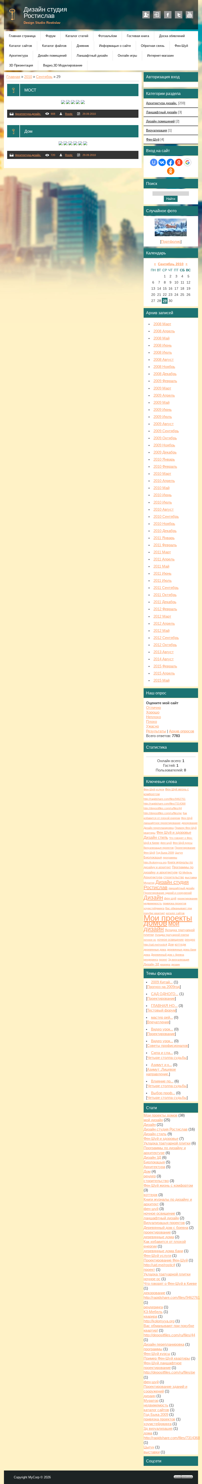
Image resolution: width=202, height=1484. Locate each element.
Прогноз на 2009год (163, 987)
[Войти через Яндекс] (179, 162)
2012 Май (161, 631)
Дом (28, 131)
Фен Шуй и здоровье (173, 832)
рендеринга (151, 959)
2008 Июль (162, 352)
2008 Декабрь (165, 374)
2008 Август (163, 360)
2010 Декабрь (165, 531)
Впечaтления (158, 1022)
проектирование (187, 898)
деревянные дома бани (181, 949)
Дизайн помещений (160, 121)
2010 (28, 77)
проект (163, 959)
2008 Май (161, 338)
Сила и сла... (162, 1053)
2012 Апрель (164, 623)
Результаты (156, 731)
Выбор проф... (163, 1093)
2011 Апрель (164, 559)
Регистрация (146, 14)
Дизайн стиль (156, 837)
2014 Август (163, 659)
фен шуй (170, 898)
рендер (190, 939)
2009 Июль (162, 417)
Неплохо (153, 717)
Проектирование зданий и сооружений (168, 892)
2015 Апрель (164, 673)
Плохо (151, 722)
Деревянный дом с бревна (167, 954)
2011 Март (162, 552)
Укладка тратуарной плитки (167, 1143)
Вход (157, 14)
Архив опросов (181, 731)
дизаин (175, 964)
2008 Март (162, 324)
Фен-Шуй (152, 139)
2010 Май (161, 488)
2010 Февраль (165, 467)
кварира (165, 964)
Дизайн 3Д (151, 964)
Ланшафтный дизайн (161, 112)
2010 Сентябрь (166, 517)
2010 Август (163, 509)
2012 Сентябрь (166, 638)
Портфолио (171, 242)
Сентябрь (44, 77)
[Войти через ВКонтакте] (162, 162)
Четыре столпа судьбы (167, 1058)
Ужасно (152, 726)
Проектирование (161, 999)
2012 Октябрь (165, 645)
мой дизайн (161, 926)
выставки (191, 877)
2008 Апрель (164, 331)
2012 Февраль (165, 609)
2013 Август (163, 652)
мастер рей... (162, 1017)
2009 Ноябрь (164, 445)
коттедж (180, 944)
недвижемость (153, 903)
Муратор (149, 882)
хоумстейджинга (154, 908)
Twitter (178, 14)
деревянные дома (155, 949)
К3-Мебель (185, 872)
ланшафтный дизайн (181, 888)
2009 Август (163, 424)
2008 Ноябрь (164, 367)
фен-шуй (166, 842)
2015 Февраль (165, 666)
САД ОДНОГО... (164, 994)
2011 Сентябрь (166, 588)
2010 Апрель (164, 481)
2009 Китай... (162, 982)
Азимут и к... (161, 1065)
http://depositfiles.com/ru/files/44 (163, 808)
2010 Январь (164, 459)
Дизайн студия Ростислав (45, 12)
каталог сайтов (175, 913)
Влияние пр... (162, 1081)
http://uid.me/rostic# (155, 944)
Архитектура (153, 877)
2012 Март (162, 616)
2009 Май (161, 402)
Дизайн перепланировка (159, 827)
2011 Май (161, 566)
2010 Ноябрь (164, 524)
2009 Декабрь (165, 452)
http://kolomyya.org (155, 862)
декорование (190, 822)
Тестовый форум (161, 1010)
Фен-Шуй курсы (182, 842)
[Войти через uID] (153, 162)
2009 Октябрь (165, 438)
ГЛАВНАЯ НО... (164, 1006)
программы (170, 857)
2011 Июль (162, 581)
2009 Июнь (162, 410)
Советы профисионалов (167, 1046)
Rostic (69, 113)
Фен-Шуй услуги (154, 789)
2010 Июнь (162, 495)
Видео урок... (162, 1029)
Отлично (153, 708)
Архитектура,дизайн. (28, 113)
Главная (13, 77)
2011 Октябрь (165, 595)
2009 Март (162, 388)
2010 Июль (162, 502)
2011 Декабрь (164, 602)
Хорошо (152, 712)
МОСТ (30, 90)
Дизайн (153, 897)
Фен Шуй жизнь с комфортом (168, 1185)
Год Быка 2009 (165, 852)
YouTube (189, 14)
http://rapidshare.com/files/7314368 (164, 803)
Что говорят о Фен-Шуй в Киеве (170, 1284)
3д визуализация (178, 959)
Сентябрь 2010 (171, 264)
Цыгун (179, 852)
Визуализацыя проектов (159, 847)
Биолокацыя (153, 857)
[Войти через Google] (187, 162)
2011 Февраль (165, 545)
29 (165, 301)
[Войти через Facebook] (170, 162)
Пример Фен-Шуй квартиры (167, 1358)
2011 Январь (164, 538)
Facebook (167, 14)
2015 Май (161, 680)
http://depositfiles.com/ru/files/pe (163, 813)
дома (147, 954)
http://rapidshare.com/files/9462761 (164, 798)
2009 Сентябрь (166, 431)
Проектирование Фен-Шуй (166, 1260)
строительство (173, 877)
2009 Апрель (164, 395)
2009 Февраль (165, 381)
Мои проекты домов (168, 920)
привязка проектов (174, 903)
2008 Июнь (162, 345)
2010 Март (162, 474)
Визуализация (156, 130)
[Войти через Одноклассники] (170, 171)
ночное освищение (170, 939)
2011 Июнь (162, 573)
